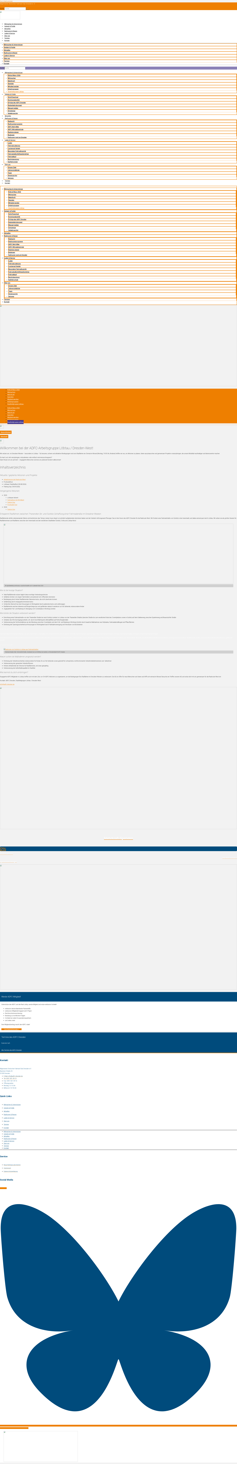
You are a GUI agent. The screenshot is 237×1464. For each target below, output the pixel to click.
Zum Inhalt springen (6, 1)
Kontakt (7, 40)
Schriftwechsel (13, 97)
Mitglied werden (13, 86)
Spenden (11, 84)
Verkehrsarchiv (13, 113)
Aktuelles (7, 29)
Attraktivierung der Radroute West (15, 479)
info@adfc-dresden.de (7, 684)
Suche (2, 9)
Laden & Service (9, 33)
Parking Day (11, 502)
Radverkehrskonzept (15, 105)
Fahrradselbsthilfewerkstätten (18, 154)
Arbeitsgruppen (13, 89)
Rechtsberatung (13, 159)
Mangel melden (13, 108)
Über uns (7, 36)
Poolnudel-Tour (12, 505)
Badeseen (11, 135)
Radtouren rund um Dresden (17, 137)
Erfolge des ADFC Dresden (17, 103)
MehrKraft (11, 81)
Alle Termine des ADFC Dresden (11, 1050)
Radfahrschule (13, 162)
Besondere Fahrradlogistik (17, 151)
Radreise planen (13, 132)
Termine (7, 38)
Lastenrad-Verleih (14, 148)
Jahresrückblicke (13, 170)
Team (10, 173)
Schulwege (11, 111)
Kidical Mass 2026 (14, 75)
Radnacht (11, 121)
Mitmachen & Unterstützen (13, 24)
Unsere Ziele (12, 167)
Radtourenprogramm (15, 124)
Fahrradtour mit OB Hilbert (15, 500)
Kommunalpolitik (14, 100)
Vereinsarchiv (12, 176)
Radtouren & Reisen (10, 31)
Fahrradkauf (12, 157)
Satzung (11, 178)
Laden (10, 143)
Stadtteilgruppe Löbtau (16, 92)
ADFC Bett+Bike (13, 127)
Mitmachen (12, 78)
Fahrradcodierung (14, 146)
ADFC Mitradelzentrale (15, 129)
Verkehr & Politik (9, 26)
